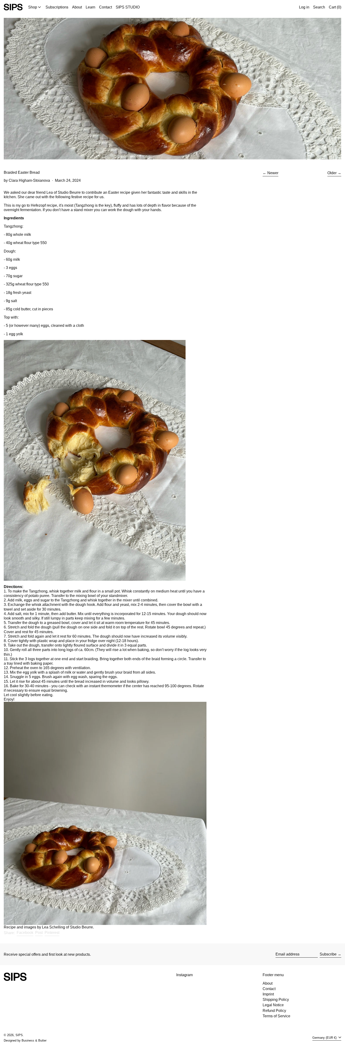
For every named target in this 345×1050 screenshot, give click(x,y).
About (267, 983)
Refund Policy (274, 1011)
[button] (319, 7)
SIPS (19, 1035)
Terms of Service (276, 1016)
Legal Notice (273, 1005)
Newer (272, 173)
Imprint (268, 994)
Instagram (184, 975)
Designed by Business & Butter (25, 1040)
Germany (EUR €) (324, 1037)
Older (332, 173)
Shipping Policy (276, 1000)
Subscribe (328, 954)
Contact (269, 989)
